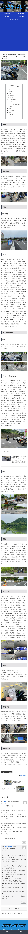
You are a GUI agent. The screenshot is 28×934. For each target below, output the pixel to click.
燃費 (10, 112)
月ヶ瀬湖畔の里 (12, 99)
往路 (10, 93)
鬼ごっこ (12, 97)
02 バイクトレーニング (7, 772)
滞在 (11, 106)
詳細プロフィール (7, 929)
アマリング (11, 110)
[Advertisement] (14, 37)
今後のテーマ (12, 117)
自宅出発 (11, 91)
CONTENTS (12, 86)
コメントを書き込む (14, 908)
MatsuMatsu (8, 846)
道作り (10, 89)
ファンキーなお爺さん (15, 104)
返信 (25, 842)
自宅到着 (11, 114)
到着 (11, 102)
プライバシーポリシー (20, 929)
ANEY (5, 801)
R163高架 (12, 95)
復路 (10, 108)
